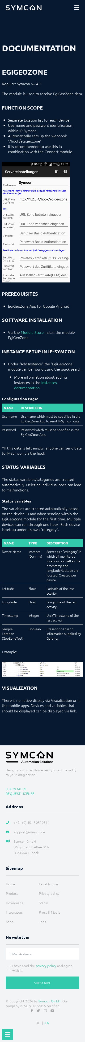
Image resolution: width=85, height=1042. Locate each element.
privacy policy (46, 965)
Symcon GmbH (49, 1001)
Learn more (16, 788)
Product (12, 893)
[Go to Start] (79, 1027)
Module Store (32, 332)
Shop (9, 921)
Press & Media (49, 912)
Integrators (14, 912)
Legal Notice (48, 884)
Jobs (42, 921)
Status (43, 902)
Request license (20, 793)
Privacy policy (49, 893)
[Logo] (24, 7)
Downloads (14, 902)
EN (47, 1022)
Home (10, 884)
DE (38, 1022)
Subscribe (42, 983)
